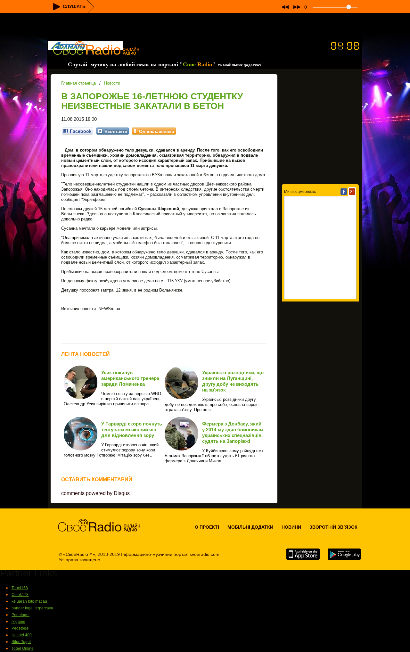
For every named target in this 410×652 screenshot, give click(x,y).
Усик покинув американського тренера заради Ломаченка (130, 378)
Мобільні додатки (250, 527)
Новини (291, 527)
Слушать (74, 6)
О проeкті (207, 527)
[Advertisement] (205, 27)
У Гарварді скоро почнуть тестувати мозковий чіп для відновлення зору (131, 429)
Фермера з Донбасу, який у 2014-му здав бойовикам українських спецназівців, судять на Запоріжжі (232, 432)
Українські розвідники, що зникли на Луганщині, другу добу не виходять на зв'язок (233, 381)
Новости (112, 83)
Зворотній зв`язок (333, 527)
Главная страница (78, 83)
